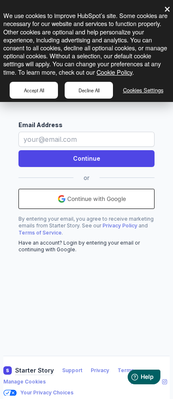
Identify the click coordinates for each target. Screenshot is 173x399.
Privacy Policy (119, 225)
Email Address (40, 124)
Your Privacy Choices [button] (46, 392)
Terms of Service (40, 232)
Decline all (89, 90)
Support (72, 370)
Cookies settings (143, 90)
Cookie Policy (114, 72)
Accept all (34, 90)
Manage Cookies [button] (24, 381)
